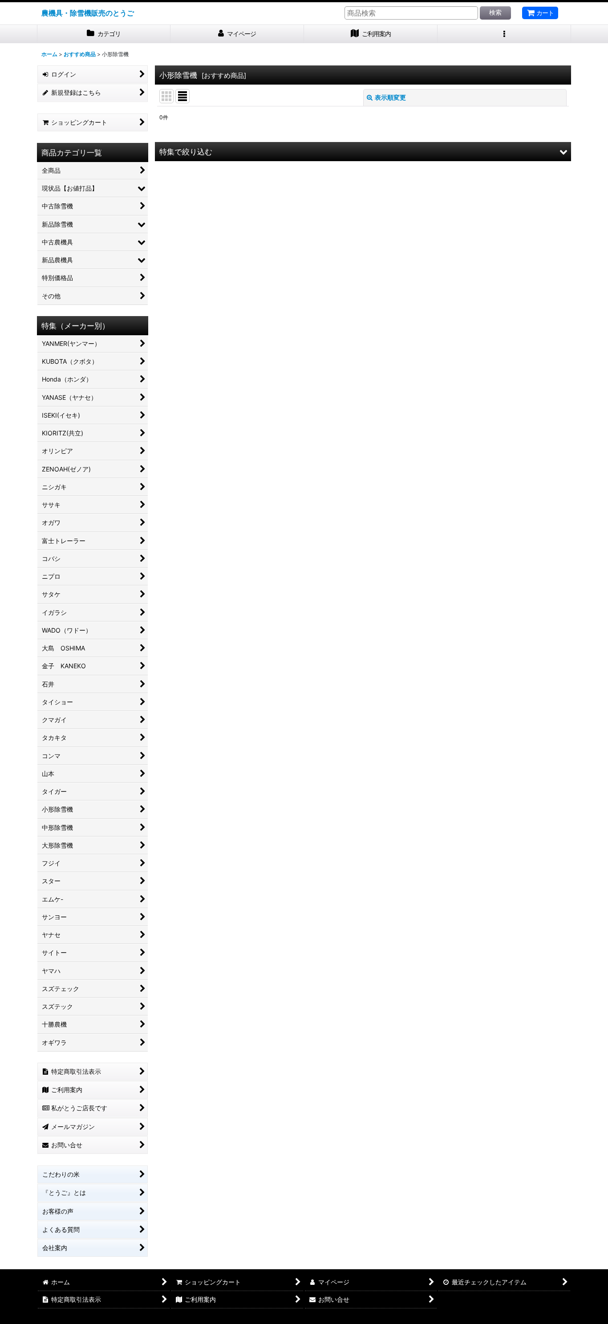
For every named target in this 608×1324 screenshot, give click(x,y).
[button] (504, 34)
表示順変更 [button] (390, 97)
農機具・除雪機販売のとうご (87, 12)
